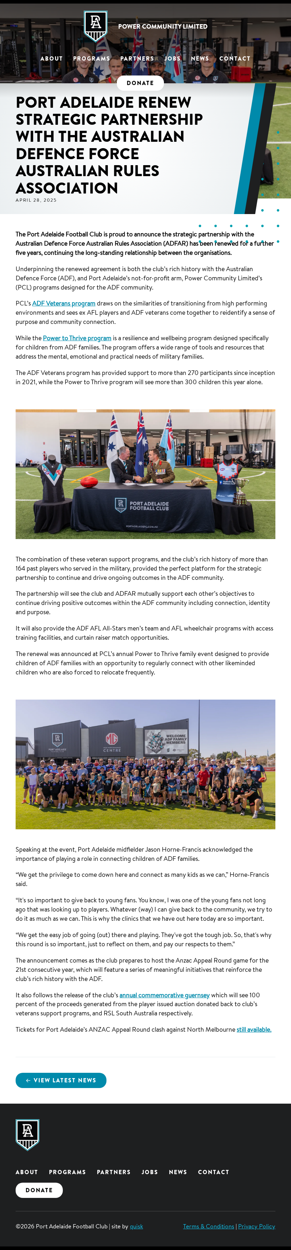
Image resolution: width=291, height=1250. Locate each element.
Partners (137, 58)
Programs (91, 58)
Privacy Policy (256, 1226)
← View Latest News (61, 1080)
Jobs (172, 58)
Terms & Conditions (208, 1226)
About (51, 58)
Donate (140, 83)
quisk (136, 1226)
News (200, 58)
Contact (235, 58)
